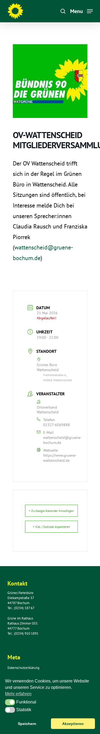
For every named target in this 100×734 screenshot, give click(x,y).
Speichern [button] (27, 724)
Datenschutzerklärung (23, 667)
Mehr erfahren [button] (18, 693)
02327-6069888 (56, 424)
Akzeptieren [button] (73, 724)
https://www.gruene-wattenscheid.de (60, 458)
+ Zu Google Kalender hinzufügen (51, 511)
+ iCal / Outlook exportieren (51, 527)
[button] (10, 702)
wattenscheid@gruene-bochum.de (62, 440)
